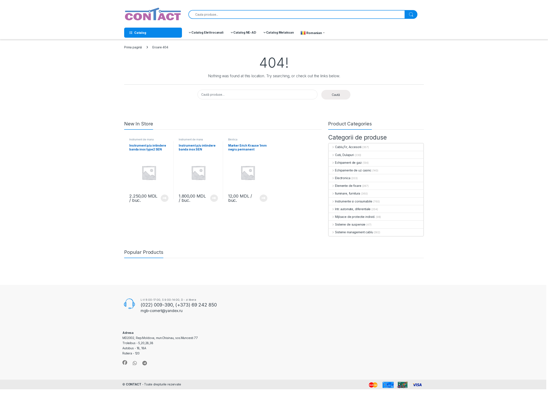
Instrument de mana (141, 139)
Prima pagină (133, 47)
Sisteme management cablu (354, 232)
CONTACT (133, 384)
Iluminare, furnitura (347, 193)
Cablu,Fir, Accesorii (348, 147)
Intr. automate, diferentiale (353, 209)
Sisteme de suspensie (350, 224)
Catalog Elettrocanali (207, 32)
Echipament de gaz (348, 162)
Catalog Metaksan (280, 32)
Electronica (342, 178)
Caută (336, 95)
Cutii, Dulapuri (344, 155)
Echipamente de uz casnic (353, 170)
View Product (163, 198)
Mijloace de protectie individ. (355, 217)
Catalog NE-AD (244, 32)
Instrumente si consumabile (353, 201)
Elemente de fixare (348, 185)
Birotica (232, 139)
